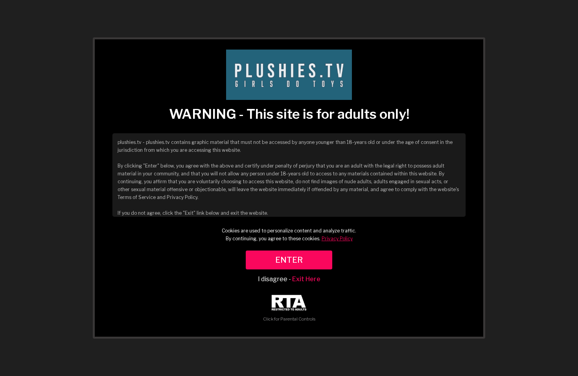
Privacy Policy (337, 238)
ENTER (289, 260)
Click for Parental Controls (289, 319)
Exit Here (306, 279)
